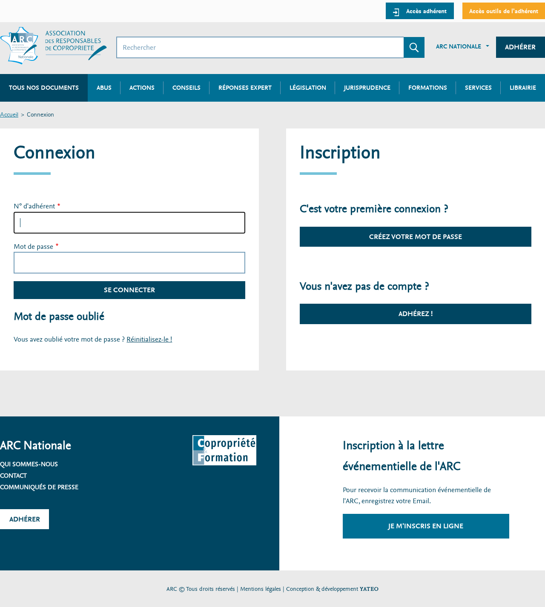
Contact (13, 475)
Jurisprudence (367, 87)
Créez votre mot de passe (415, 236)
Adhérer (520, 47)
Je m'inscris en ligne (425, 526)
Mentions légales (260, 589)
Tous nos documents (44, 87)
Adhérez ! (416, 313)
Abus (104, 87)
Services (478, 87)
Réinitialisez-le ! (149, 339)
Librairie (523, 87)
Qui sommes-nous (29, 464)
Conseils (186, 87)
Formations (427, 87)
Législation (308, 87)
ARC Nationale (458, 46)
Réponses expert (245, 87)
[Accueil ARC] (53, 46)
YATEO (369, 589)
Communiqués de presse (39, 487)
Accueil (9, 115)
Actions (142, 87)
